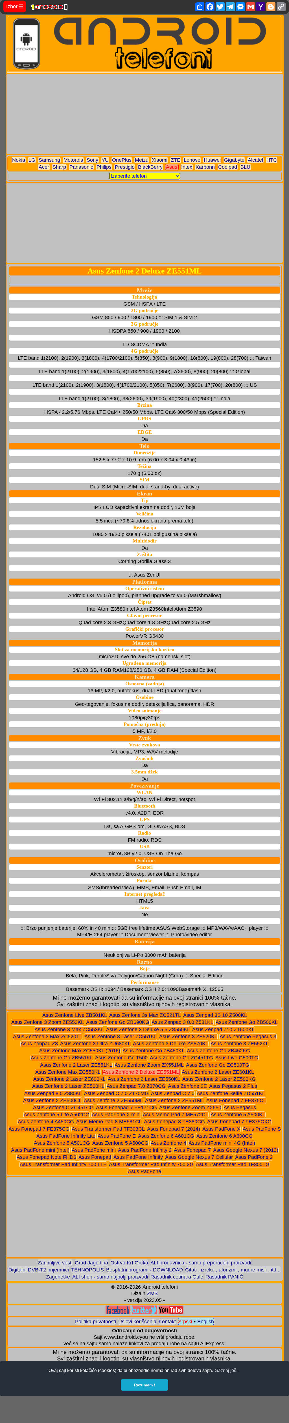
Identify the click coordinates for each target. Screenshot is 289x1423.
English (205, 1321)
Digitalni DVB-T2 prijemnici (38, 1270)
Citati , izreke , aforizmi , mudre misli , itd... (233, 1270)
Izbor (14, 6)
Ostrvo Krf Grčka (129, 1263)
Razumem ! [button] (144, 1385)
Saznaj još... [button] (227, 1370)
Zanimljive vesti (55, 1263)
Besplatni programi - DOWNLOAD (144, 1270)
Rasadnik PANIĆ (224, 1277)
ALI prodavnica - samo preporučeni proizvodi (200, 1263)
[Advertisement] (144, 114)
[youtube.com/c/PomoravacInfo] (171, 1312)
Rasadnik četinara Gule (176, 1277)
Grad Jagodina (91, 1263)
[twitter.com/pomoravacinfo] (144, 1312)
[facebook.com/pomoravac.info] (118, 1312)
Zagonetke (58, 1277)
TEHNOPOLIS (87, 1270)
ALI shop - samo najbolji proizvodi (110, 1277)
